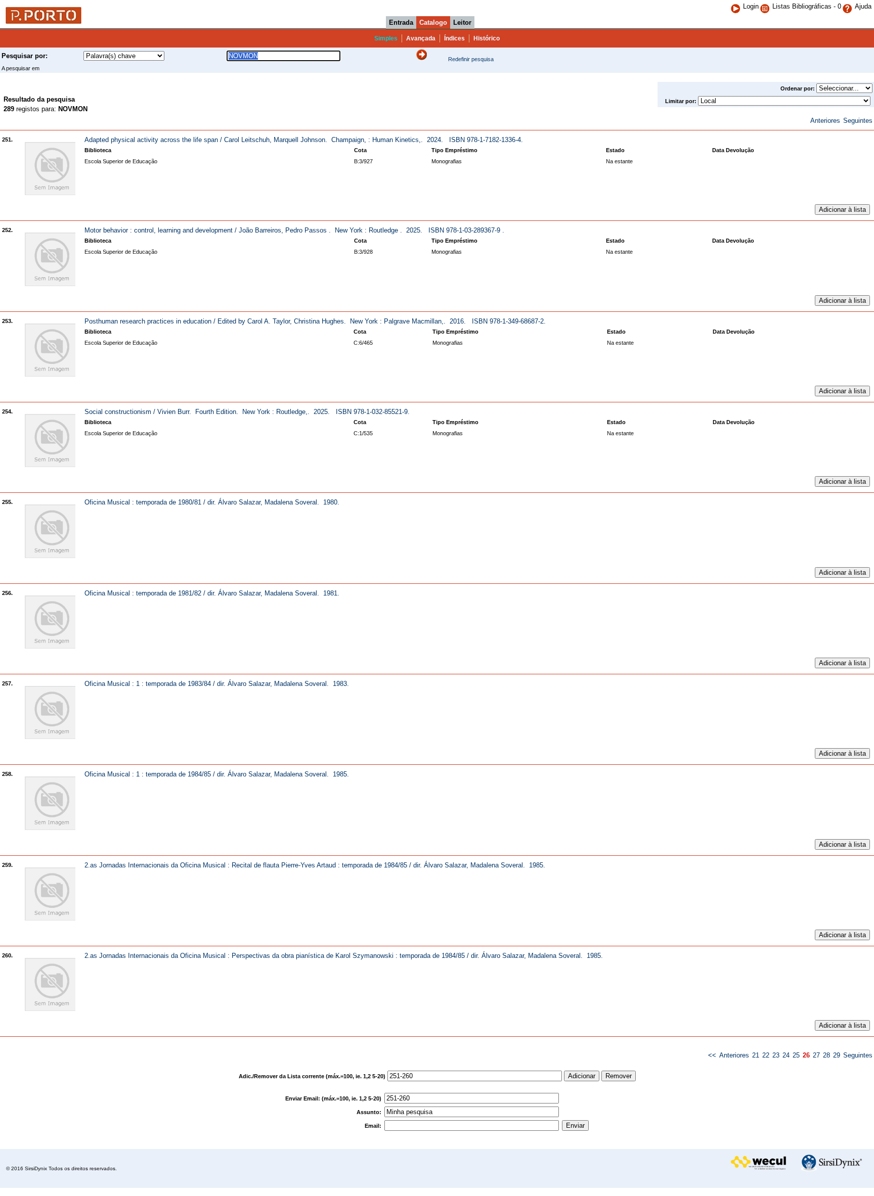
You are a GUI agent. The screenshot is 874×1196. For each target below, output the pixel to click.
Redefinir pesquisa (471, 59)
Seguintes (857, 120)
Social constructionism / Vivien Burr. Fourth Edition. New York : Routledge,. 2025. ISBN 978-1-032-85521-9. (247, 412)
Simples (386, 38)
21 (755, 1055)
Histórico (486, 38)
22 (765, 1055)
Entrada (401, 22)
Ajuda (863, 6)
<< (712, 1055)
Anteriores (825, 120)
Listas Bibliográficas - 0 (806, 6)
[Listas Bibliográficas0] (766, 6)
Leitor (462, 22)
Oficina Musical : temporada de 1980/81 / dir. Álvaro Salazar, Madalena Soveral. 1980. (211, 502)
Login (751, 6)
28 (826, 1055)
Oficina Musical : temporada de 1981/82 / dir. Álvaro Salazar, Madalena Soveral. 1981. (211, 593)
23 (775, 1055)
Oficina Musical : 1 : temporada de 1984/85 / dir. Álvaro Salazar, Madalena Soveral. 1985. (216, 774)
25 (796, 1055)
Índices (454, 38)
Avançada (420, 38)
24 (786, 1055)
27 (816, 1055)
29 (836, 1055)
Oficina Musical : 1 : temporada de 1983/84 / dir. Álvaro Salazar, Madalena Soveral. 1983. (216, 683)
